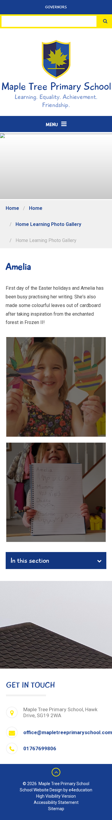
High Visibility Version (56, 796)
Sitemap (56, 808)
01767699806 (39, 748)
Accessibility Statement (56, 802)
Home (12, 208)
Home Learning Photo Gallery (48, 224)
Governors (56, 7)
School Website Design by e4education (56, 790)
